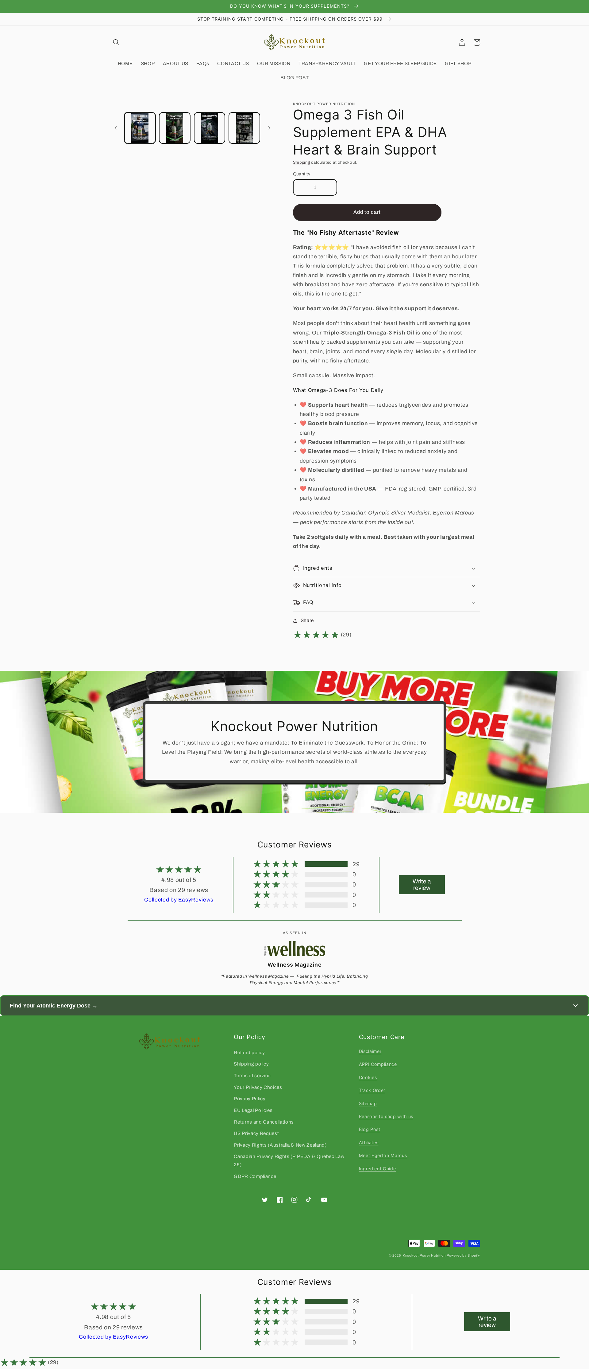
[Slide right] (269, 128)
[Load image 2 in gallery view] (175, 128)
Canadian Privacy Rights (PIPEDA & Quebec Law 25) (289, 1160)
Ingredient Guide (377, 1168)
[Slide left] (115, 128)
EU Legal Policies (253, 1110)
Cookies (368, 1077)
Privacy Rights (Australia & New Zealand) (280, 1145)
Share (307, 620)
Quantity (301, 173)
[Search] (116, 42)
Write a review (422, 884)
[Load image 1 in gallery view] (140, 128)
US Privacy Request (256, 1133)
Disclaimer (370, 1051)
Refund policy (249, 1052)
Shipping (301, 162)
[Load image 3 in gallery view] (209, 128)
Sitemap (368, 1103)
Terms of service (252, 1075)
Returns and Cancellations (264, 1122)
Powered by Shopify (463, 1255)
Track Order (372, 1090)
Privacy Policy (249, 1098)
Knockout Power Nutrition (424, 1255)
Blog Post (369, 1129)
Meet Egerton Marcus (383, 1155)
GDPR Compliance (255, 1176)
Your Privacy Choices (258, 1087)
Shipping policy (251, 1063)
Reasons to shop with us (386, 1116)
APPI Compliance (378, 1064)
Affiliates (369, 1142)
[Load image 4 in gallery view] (244, 128)
